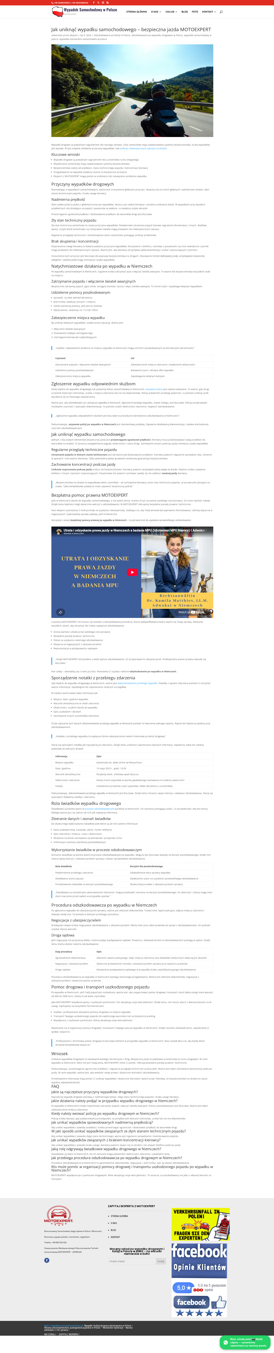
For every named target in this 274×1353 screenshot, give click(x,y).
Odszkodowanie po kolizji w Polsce (112, 35)
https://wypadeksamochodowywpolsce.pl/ (64, 1325)
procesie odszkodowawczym (99, 808)
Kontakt (207, 12)
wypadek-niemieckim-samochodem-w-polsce (83, 39)
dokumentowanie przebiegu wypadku (138, 683)
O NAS (154, 12)
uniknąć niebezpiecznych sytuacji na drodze (143, 148)
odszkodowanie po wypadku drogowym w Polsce (157, 35)
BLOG (113, 1230)
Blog (185, 12)
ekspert (74, 35)
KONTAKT (115, 1237)
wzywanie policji (154, 389)
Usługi (170, 12)
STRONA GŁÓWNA (136, 12)
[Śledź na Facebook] (46, 1260)
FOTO (195, 12)
